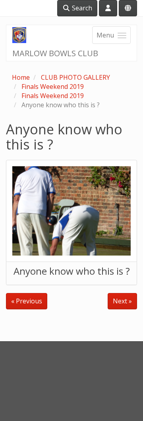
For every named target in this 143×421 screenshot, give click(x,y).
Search (81, 8)
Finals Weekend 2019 (52, 86)
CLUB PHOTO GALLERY (75, 77)
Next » (122, 301)
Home (21, 77)
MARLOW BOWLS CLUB (55, 53)
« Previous (26, 301)
